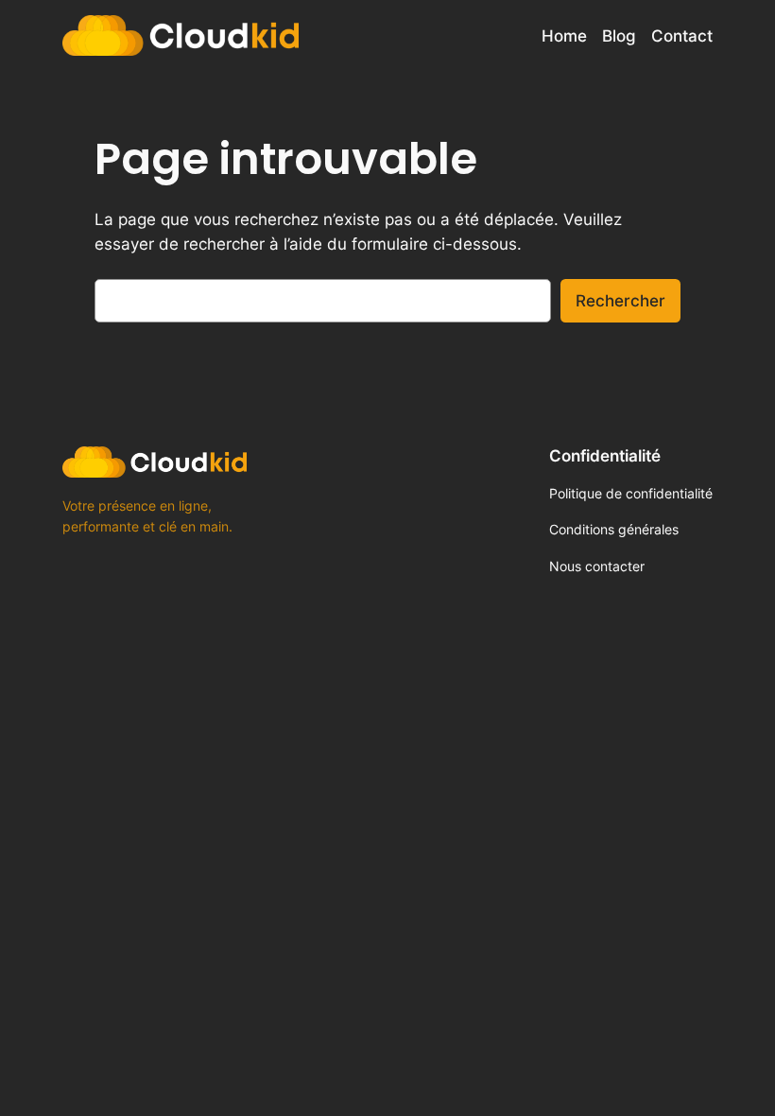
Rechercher (620, 300)
